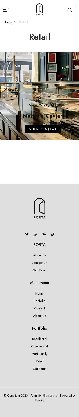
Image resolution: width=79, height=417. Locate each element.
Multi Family (39, 353)
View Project (43, 129)
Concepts (39, 368)
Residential (39, 338)
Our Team (39, 270)
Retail (39, 361)
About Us (39, 255)
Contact (39, 308)
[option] (39, 118)
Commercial (39, 346)
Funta (34, 395)
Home (7, 22)
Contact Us (39, 262)
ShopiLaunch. (50, 395)
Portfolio (39, 300)
